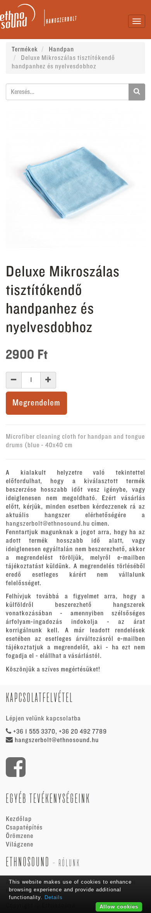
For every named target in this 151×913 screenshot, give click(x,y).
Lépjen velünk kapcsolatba (43, 718)
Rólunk (69, 863)
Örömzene (19, 836)
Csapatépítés (24, 827)
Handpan (61, 49)
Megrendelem (36, 403)
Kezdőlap (19, 819)
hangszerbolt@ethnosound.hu (48, 523)
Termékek (25, 49)
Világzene (19, 844)
